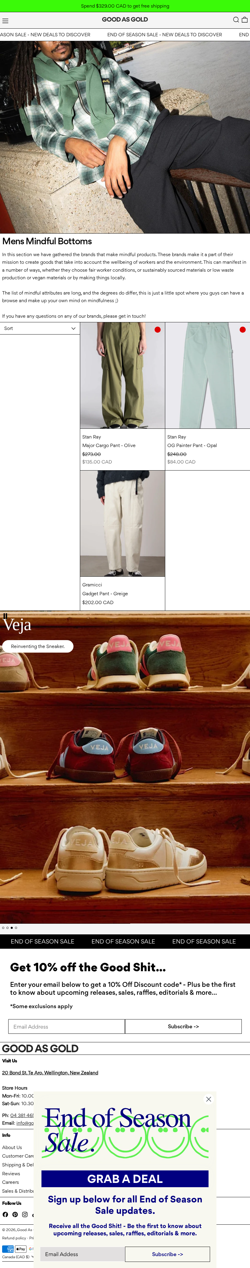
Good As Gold (29, 1229)
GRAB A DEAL (125, 1179)
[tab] (3, 928)
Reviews (11, 1174)
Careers (10, 1182)
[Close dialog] (208, 1099)
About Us (12, 1147)
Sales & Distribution (23, 1191)
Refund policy (14, 1238)
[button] (236, 19)
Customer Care (18, 1156)
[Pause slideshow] (5, 616)
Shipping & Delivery (23, 1165)
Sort (8, 328)
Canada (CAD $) (16, 1257)
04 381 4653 (24, 1115)
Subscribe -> (183, 1026)
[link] (125, 1132)
